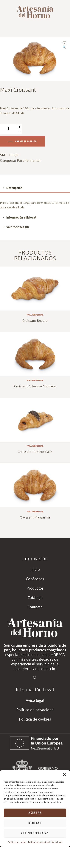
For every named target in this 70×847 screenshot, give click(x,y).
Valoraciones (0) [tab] (17, 227)
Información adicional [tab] (21, 217)
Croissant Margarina (35, 517)
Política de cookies (17, 842)
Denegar (35, 822)
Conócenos (35, 579)
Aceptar (35, 812)
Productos (35, 588)
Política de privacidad (39, 842)
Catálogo (35, 597)
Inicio (35, 569)
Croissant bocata (35, 320)
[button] (64, 774)
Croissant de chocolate (35, 452)
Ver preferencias (35, 833)
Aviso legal (57, 842)
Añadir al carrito (26, 141)
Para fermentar (29, 160)
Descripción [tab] (14, 187)
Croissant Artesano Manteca (35, 386)
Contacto (35, 607)
